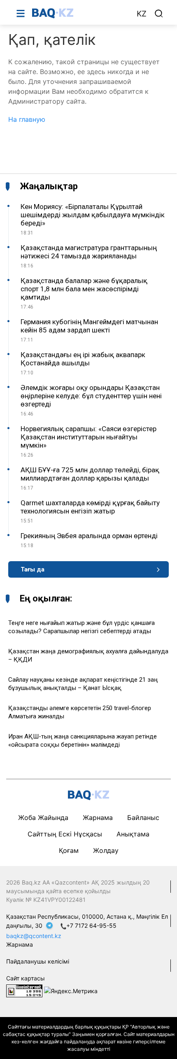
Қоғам (69, 850)
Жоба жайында (43, 817)
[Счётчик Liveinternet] (24, 990)
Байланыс (143, 817)
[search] (159, 13)
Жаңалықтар (49, 186)
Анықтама (132, 834)
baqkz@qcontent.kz (33, 935)
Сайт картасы (25, 978)
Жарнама (98, 817)
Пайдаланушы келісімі (37, 961)
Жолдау (106, 850)
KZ (142, 14)
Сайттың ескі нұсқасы (65, 834)
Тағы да (32, 569)
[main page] (80, 13)
